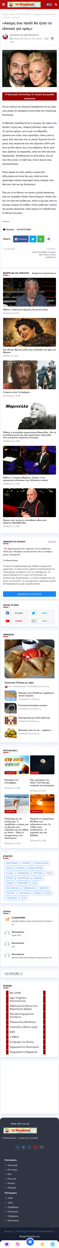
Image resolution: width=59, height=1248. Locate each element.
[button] (56, 5)
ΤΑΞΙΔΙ (48, 893)
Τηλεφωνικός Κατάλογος (23, 1021)
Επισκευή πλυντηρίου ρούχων (33, 705)
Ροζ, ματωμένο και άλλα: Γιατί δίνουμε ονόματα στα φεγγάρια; (42, 783)
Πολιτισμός (13, 1211)
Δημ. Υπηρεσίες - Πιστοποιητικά (19, 999)
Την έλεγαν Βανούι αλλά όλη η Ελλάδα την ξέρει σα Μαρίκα (29, 350)
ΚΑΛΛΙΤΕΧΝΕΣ (24, 14)
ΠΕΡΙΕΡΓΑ (43, 888)
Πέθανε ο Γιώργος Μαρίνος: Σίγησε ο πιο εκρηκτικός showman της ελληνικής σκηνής (25, 478)
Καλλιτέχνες (13, 1220)
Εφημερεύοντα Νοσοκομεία (24, 1046)
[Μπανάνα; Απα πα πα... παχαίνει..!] (11, 733)
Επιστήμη (12, 1169)
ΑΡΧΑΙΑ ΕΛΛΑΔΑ (41, 863)
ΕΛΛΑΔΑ (9, 873)
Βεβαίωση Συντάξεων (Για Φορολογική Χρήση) (24, 1007)
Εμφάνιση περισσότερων (44, 273)
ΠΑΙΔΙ (34, 883)
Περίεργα (12, 1187)
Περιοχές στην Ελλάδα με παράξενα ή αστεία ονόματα (36, 694)
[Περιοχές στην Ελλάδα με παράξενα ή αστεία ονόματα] (11, 695)
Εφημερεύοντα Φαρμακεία (23, 1051)
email (44, 621)
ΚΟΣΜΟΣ (10, 883)
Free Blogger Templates (27, 1231)
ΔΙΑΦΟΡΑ (20, 868)
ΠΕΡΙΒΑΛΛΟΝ (29, 888)
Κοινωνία (12, 1178)
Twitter (32, 239)
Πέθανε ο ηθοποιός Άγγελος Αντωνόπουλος (25, 309)
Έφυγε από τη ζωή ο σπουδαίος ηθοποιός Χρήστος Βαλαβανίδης (25, 521)
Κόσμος (11, 1183)
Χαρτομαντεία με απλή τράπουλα (34, 718)
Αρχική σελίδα (8, 14)
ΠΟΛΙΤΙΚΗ (10, 893)
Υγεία (10, 1202)
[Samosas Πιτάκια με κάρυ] (29, 658)
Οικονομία (12, 1165)
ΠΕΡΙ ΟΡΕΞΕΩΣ (13, 888)
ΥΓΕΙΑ (23, 898)
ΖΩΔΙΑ (49, 873)
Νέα (9, 1174)
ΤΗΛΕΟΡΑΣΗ (11, 898)
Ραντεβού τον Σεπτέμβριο (11, 781)
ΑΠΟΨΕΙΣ (26, 863)
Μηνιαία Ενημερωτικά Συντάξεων (21, 1015)
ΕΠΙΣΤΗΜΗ (38, 873)
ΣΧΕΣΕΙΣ (37, 893)
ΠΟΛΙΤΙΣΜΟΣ (24, 893)
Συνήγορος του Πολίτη (22, 1041)
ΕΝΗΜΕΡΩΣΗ (23, 873)
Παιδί (10, 1198)
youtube (18, 621)
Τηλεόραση (13, 1216)
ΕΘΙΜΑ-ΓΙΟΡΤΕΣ (35, 868)
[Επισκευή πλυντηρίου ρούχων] (11, 708)
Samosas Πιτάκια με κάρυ (19, 682)
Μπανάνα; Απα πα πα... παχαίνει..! (35, 730)
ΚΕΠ (12, 1031)
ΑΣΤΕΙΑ (9, 868)
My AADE (15, 992)
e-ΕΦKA (14, 1036)
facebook (19, 613)
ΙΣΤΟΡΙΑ (9, 878)
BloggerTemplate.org (29, 1236)
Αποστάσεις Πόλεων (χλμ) (24, 1026)
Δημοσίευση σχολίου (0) (29, 594)
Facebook (22, 239)
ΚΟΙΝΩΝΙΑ (38, 878)
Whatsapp (40, 239)
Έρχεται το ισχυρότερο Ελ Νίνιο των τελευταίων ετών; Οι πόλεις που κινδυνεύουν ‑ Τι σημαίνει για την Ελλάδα (42, 826)
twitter (44, 613)
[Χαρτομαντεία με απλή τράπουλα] (11, 720)
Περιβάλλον (13, 1207)
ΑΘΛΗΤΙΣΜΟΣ (12, 863)
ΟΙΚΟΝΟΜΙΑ (23, 883)
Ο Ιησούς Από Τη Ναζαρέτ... (17, 392)
